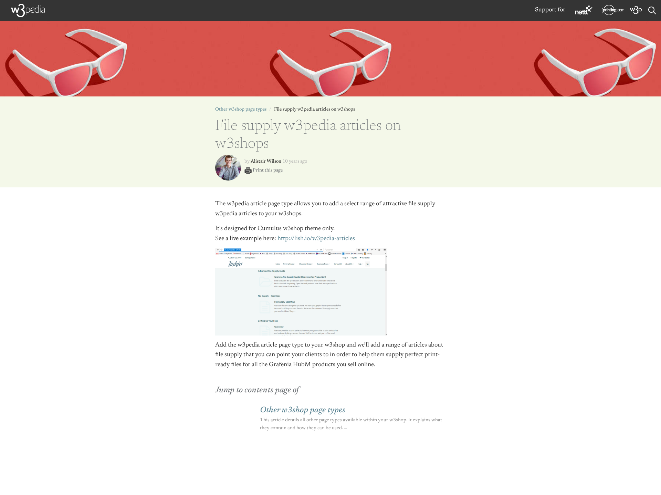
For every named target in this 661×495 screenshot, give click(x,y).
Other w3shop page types (240, 109)
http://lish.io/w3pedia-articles (316, 239)
